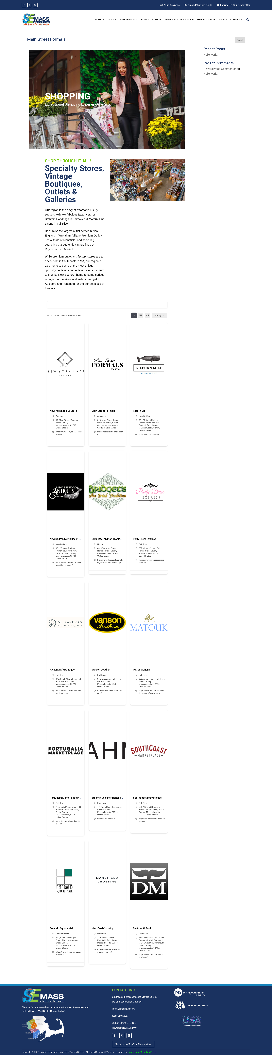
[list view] (141, 315)
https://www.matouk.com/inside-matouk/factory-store (151, 691)
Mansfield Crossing (102, 928)
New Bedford (144, 416)
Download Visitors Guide (198, 5)
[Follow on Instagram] (35, 5)
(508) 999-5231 (120, 1016)
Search (240, 40)
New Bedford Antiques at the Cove (69, 538)
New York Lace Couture (63, 410)
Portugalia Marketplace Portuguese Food (73, 797)
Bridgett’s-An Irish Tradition (107, 538)
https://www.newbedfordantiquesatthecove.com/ (68, 563)
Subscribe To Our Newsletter (233, 5)
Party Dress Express (144, 538)
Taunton (59, 416)
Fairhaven (101, 803)
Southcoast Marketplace (147, 797)
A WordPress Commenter (220, 68)
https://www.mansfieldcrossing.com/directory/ (110, 950)
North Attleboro (62, 934)
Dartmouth (143, 934)
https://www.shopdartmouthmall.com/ (151, 955)
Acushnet (101, 416)
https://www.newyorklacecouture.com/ (68, 433)
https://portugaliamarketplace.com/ (68, 822)
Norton (100, 544)
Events (223, 19)
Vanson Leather (101, 669)
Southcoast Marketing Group (141, 1052)
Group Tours (204, 19)
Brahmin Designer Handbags (108, 797)
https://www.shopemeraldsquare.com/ (68, 953)
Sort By (158, 315)
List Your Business (169, 5)
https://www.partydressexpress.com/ (151, 561)
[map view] (147, 315)
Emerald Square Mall (61, 928)
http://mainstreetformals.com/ (110, 433)
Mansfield (101, 934)
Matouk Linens (141, 669)
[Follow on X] (29, 5)
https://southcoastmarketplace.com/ (152, 819)
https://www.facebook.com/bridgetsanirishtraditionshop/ (110, 561)
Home (98, 19)
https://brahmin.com (106, 818)
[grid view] (134, 315)
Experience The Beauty (178, 19)
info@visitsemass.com (123, 1009)
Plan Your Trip (149, 19)
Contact (235, 19)
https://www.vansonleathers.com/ (109, 691)
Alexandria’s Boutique (62, 669)
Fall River (143, 544)
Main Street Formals (103, 410)
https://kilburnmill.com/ (149, 434)
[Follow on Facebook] (24, 5)
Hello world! (211, 54)
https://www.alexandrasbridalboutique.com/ (68, 691)
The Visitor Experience (121, 19)
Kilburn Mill (139, 410)
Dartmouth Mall (142, 928)
